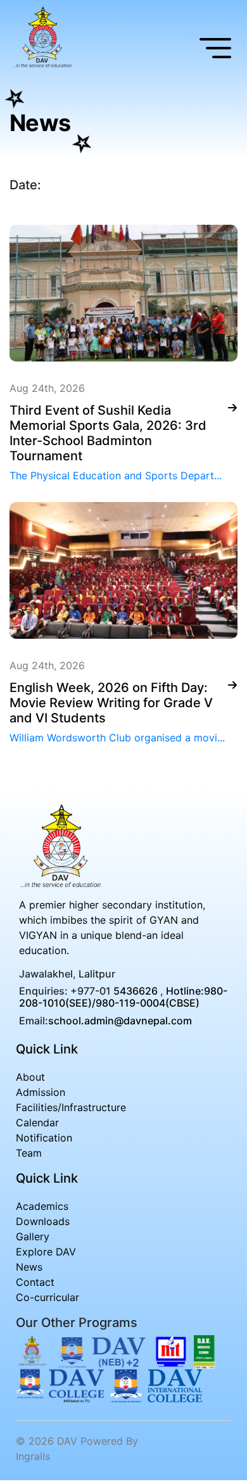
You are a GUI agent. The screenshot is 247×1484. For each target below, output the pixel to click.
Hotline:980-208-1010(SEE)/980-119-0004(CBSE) (123, 996)
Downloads (43, 1221)
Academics (42, 1206)
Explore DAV (46, 1251)
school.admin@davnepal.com (120, 1020)
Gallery (32, 1236)
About (30, 1077)
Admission (40, 1092)
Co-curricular (47, 1297)
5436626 (135, 990)
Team (29, 1153)
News (29, 1267)
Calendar (37, 1122)
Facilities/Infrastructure (71, 1107)
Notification (44, 1137)
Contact (35, 1282)
